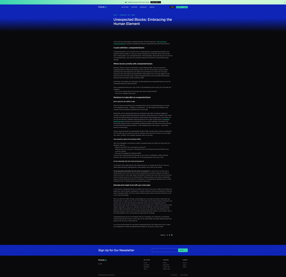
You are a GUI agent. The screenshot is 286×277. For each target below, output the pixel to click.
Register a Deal (166, 269)
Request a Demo (182, 7)
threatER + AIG (166, 267)
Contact (184, 267)
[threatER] (102, 260)
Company (152, 7)
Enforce (145, 262)
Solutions (125, 7)
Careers (184, 265)
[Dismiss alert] (285, 2)
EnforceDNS (146, 265)
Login (172, 7)
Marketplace (146, 267)
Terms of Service (184, 275)
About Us (185, 262)
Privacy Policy (174, 275)
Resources (143, 7)
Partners (134, 7)
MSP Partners (166, 265)
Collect (145, 269)
